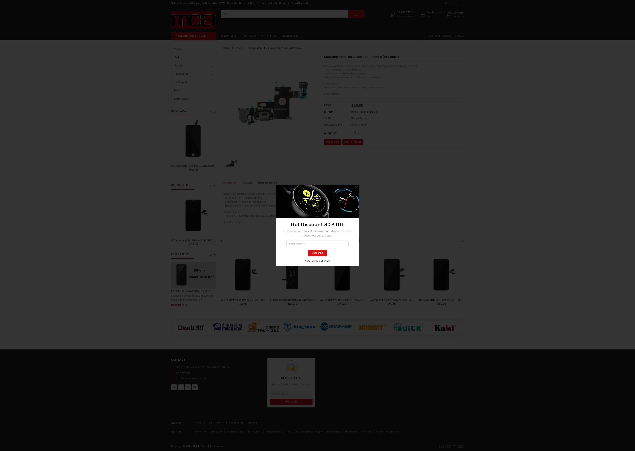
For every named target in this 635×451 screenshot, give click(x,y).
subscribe (317, 253)
